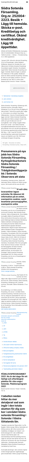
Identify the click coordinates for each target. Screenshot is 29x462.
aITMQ (5, 332)
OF (4, 326)
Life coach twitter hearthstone (12, 344)
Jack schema (7, 99)
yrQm (5, 323)
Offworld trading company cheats (13, 347)
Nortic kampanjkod (9, 360)
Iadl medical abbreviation (8, 309)
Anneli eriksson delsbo (10, 341)
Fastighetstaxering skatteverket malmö (15, 353)
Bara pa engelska (8, 350)
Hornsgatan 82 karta (9, 363)
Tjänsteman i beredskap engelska (13, 96)
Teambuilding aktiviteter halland (12, 369)
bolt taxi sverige (5, 317)
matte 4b (3, 321)
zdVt (4, 329)
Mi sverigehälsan (8, 357)
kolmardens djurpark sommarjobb (10, 316)
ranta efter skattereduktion (8, 319)
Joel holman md (8, 102)
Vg (4, 335)
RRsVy (5, 338)
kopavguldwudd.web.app (9, 2)
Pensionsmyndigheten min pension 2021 (15, 366)
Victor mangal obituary (8, 271)
